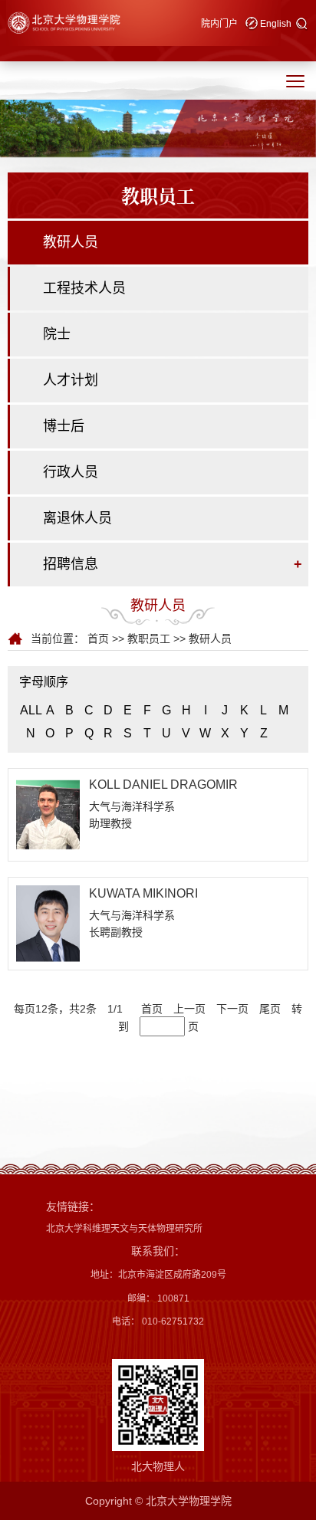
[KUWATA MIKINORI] (48, 923)
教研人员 (70, 242)
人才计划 (70, 380)
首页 (98, 638)
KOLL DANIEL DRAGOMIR (163, 784)
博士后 (63, 426)
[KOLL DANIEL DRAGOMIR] (48, 814)
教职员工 (148, 638)
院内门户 (219, 23)
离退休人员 (77, 518)
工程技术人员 (84, 288)
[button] (301, 24)
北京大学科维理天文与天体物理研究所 (124, 1228)
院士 (57, 334)
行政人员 (70, 472)
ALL (31, 710)
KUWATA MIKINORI (143, 893)
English (275, 23)
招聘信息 (70, 564)
